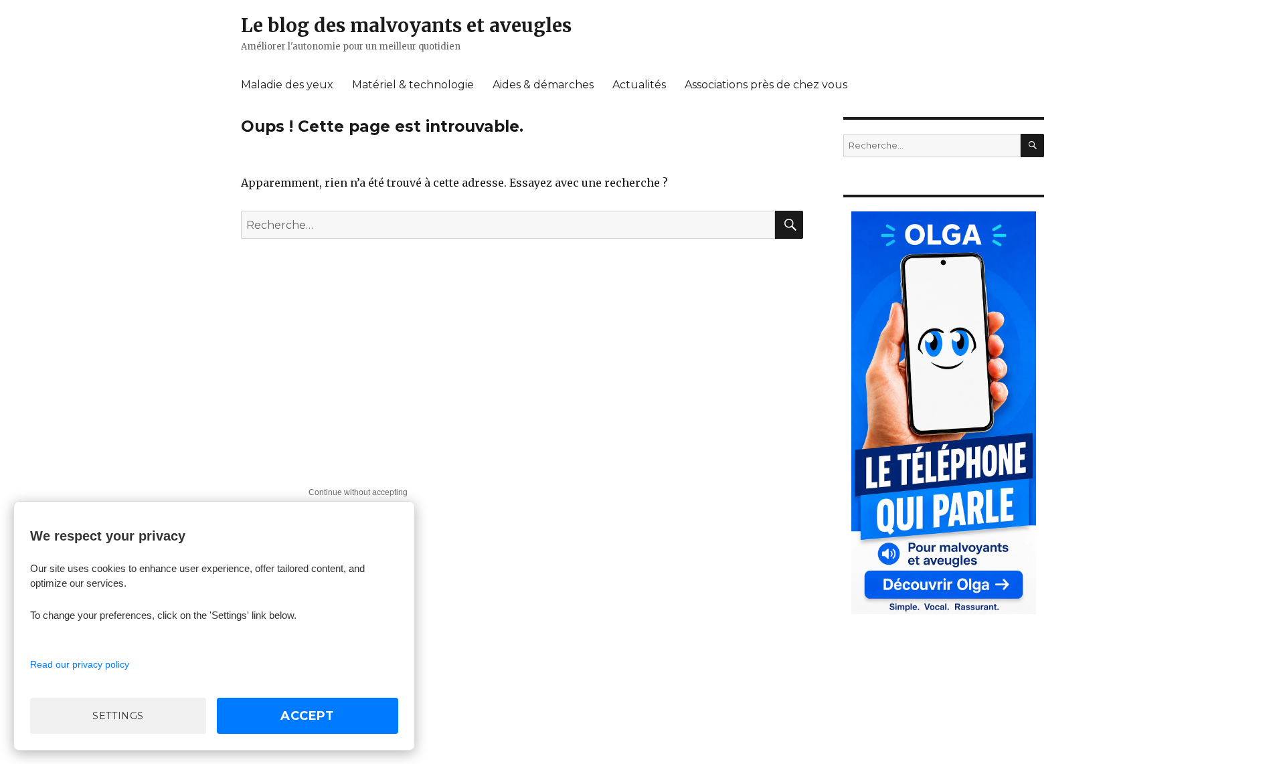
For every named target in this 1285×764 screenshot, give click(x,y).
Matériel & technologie (413, 84)
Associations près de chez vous (766, 84)
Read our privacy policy (79, 664)
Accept (307, 715)
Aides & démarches (543, 84)
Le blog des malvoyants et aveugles (406, 25)
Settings (118, 716)
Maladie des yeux (287, 84)
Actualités (639, 84)
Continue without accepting (358, 492)
